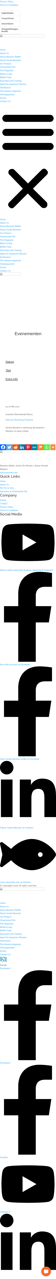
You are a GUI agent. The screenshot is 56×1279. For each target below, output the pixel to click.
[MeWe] (34, 447)
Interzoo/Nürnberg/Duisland (19, 420)
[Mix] (40, 447)
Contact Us (5, 101)
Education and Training (11, 81)
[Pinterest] (28, 447)
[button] (28, 160)
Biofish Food (5, 77)
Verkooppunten (7, 94)
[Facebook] (3, 447)
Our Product (5, 64)
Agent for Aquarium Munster (13, 84)
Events (3, 98)
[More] (53, 447)
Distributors (5, 87)
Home (3, 50)
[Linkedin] (22, 447)
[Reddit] (15, 447)
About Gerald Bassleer (10, 60)
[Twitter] (9, 447)
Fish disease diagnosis (10, 91)
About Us (4, 53)
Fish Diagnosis (6, 70)
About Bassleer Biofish (10, 57)
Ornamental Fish (7, 67)
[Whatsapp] (47, 447)
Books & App (6, 74)
